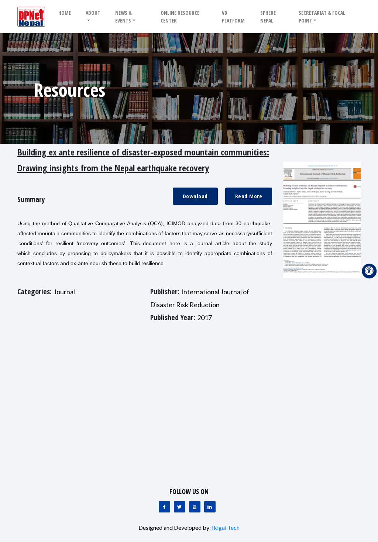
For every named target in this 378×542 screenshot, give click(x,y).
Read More (248, 196)
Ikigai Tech (226, 527)
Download (195, 196)
